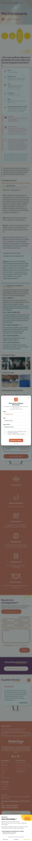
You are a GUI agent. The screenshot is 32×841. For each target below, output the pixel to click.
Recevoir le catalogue (16, 440)
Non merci (16, 443)
